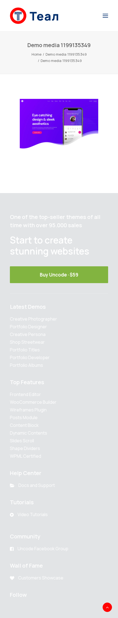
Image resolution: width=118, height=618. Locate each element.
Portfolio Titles (25, 350)
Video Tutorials (33, 514)
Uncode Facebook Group (43, 549)
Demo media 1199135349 (66, 54)
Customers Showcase (40, 578)
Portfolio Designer (28, 327)
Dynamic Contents (28, 433)
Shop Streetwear (27, 342)
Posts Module (24, 417)
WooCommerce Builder (33, 402)
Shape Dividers (25, 448)
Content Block (24, 425)
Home (36, 54)
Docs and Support (36, 485)
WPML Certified (25, 456)
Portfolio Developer (30, 357)
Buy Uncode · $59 (59, 275)
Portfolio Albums (26, 365)
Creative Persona (28, 334)
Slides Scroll (22, 441)
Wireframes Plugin (28, 410)
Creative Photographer (33, 319)
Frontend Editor (25, 394)
